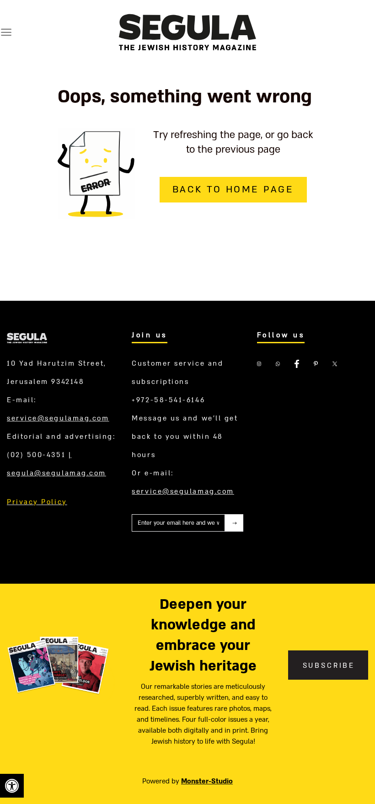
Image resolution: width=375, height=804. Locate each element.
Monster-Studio (207, 781)
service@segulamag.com (58, 418)
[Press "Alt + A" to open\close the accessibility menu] (12, 786)
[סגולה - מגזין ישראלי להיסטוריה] (187, 32)
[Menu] (6, 32)
